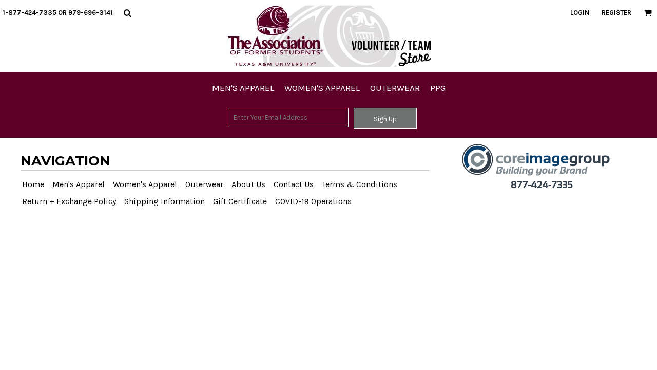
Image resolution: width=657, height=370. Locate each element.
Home (33, 184)
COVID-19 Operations (313, 201)
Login (579, 12)
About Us (248, 184)
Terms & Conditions (359, 184)
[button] (127, 13)
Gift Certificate (240, 201)
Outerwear (204, 184)
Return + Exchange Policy (69, 201)
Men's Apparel (78, 184)
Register (616, 12)
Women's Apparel (145, 184)
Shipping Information (164, 201)
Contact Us (294, 184)
